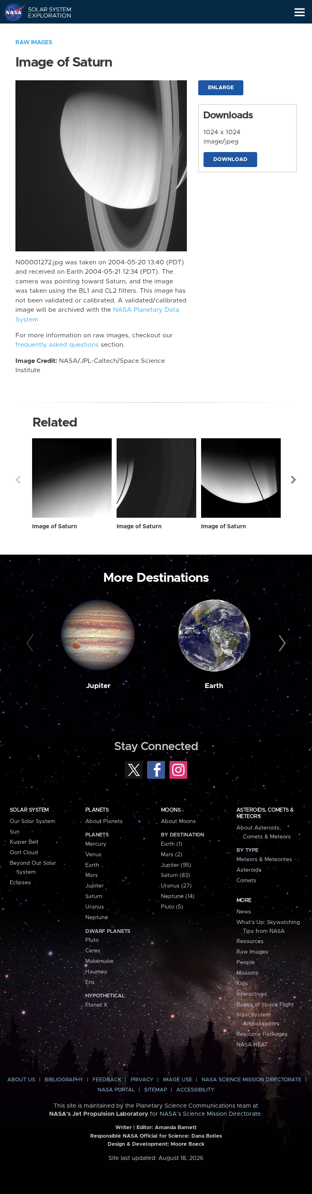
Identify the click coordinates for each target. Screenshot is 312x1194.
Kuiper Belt (24, 842)
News (243, 912)
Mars (91, 875)
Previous (18, 479)
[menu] (299, 12)
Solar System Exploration (45, 12)
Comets (246, 880)
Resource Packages (262, 1034)
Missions (247, 973)
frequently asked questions (57, 345)
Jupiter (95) (176, 865)
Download (230, 159)
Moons (170, 810)
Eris (90, 982)
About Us (21, 1080)
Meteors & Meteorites (264, 859)
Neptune (96, 917)
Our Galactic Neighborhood (45, 30)
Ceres (92, 951)
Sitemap (155, 1090)
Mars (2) (171, 854)
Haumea (96, 972)
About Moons (178, 821)
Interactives (251, 994)
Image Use (177, 1080)
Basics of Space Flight (265, 1005)
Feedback (107, 1080)
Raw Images (33, 42)
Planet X (96, 1005)
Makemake (99, 961)
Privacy (142, 1080)
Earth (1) (171, 844)
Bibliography (64, 1080)
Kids (242, 983)
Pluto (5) (172, 907)
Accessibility (195, 1090)
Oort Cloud (24, 852)
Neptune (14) (178, 896)
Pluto (92, 940)
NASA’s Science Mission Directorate (210, 1114)
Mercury (95, 844)
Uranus (94, 907)
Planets (96, 810)
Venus (93, 854)
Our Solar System (32, 821)
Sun (15, 832)
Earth (214, 686)
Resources (250, 941)
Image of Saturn (54, 526)
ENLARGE (221, 87)
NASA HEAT (252, 1045)
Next (294, 479)
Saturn (93, 896)
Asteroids (249, 870)
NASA (10, 12)
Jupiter (98, 686)
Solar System (29, 810)
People (245, 962)
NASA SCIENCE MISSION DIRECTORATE (251, 1080)
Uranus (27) (176, 886)
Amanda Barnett (176, 1127)
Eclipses (20, 882)
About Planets (104, 821)
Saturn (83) (175, 875)
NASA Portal (116, 1090)
